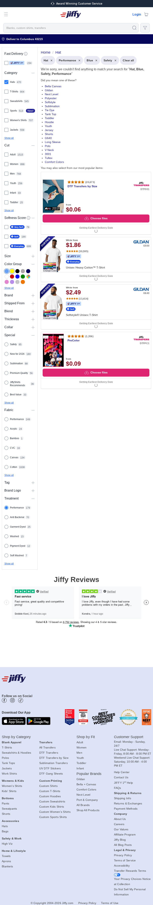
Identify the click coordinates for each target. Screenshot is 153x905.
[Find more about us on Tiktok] (20, 700)
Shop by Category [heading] (16, 737)
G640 (48, 138)
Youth (48, 126)
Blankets (7, 866)
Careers (119, 824)
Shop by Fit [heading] (85, 737)
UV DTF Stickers (50, 768)
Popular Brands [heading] (88, 774)
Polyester (51, 98)
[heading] (94, 223)
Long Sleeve (53, 142)
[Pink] (6, 282)
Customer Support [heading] (128, 737)
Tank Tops (8, 763)
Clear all (128, 60)
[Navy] (28, 271)
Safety (108, 60)
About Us (120, 819)
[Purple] (12, 282)
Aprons (6, 861)
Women (81, 747)
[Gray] (23, 271)
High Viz (7, 843)
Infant (80, 768)
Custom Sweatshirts (52, 801)
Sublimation (52, 106)
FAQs (117, 787)
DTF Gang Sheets (51, 773)
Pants (5, 803)
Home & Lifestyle (14, 850)
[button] (6, 14)
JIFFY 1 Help (123, 782)
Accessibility (122, 865)
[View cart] (146, 14)
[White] (6, 276)
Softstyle (50, 102)
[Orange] (23, 282)
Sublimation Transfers (53, 763)
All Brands (83, 805)
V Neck (49, 150)
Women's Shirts (12, 785)
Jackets (7, 768)
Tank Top (50, 114)
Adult (79, 742)
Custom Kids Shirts (51, 806)
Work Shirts (9, 773)
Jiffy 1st (16, 63)
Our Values (121, 829)
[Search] (134, 27)
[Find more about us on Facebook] (4, 700)
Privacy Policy (123, 855)
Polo (47, 146)
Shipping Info (122, 798)
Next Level (51, 94)
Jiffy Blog (120, 839)
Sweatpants (9, 808)
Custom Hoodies (50, 796)
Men (79, 752)
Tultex (48, 158)
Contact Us (121, 777)
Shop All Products (87, 810)
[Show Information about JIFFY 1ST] (25, 54)
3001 (48, 154)
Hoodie (49, 122)
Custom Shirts (48, 785)
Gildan (49, 90)
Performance (67, 60)
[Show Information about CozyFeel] (28, 218)
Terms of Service (125, 860)
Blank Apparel (11, 742)
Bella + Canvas (86, 784)
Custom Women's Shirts (55, 811)
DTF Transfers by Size (54, 757)
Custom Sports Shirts (53, 817)
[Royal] (17, 276)
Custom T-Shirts (49, 791)
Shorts (49, 134)
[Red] (12, 276)
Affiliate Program (125, 834)
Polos (5, 757)
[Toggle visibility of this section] (33, 73)
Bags (5, 831)
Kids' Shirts (9, 791)
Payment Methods (126, 808)
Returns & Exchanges (128, 803)
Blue (90, 60)
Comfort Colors (54, 162)
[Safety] (12, 271)
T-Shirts (7, 747)
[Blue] (6, 271)
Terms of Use (109, 903)
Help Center (122, 772)
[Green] (23, 276)
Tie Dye (49, 110)
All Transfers (47, 747)
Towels (6, 856)
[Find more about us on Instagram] (12, 700)
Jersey (49, 130)
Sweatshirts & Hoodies (16, 752)
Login (136, 14)
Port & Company (87, 799)
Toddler (49, 118)
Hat (46, 60)
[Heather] (17, 282)
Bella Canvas (53, 86)
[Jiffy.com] (70, 14)
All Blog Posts (123, 844)
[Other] (28, 276)
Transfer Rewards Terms (130, 870)
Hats (5, 826)
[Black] (17, 271)
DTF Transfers (48, 752)
